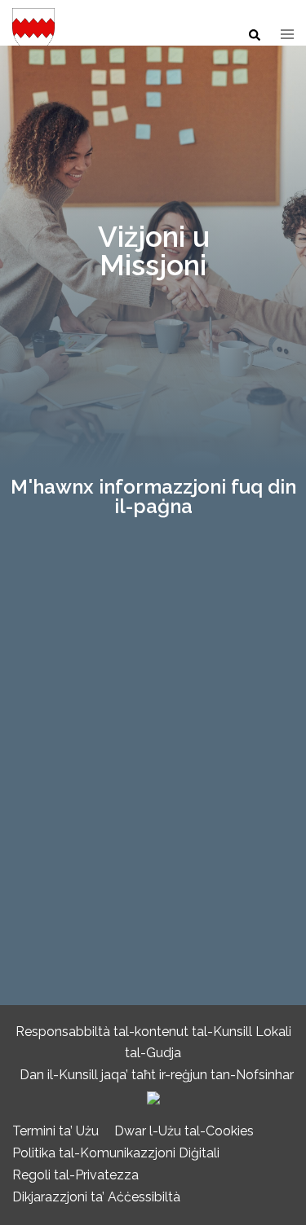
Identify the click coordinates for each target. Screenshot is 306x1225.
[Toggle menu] (287, 35)
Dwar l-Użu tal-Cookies (184, 1131)
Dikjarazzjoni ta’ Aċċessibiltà (96, 1197)
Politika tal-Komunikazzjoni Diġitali (116, 1153)
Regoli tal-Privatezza (75, 1175)
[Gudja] (33, 34)
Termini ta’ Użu (55, 1131)
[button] (253, 35)
